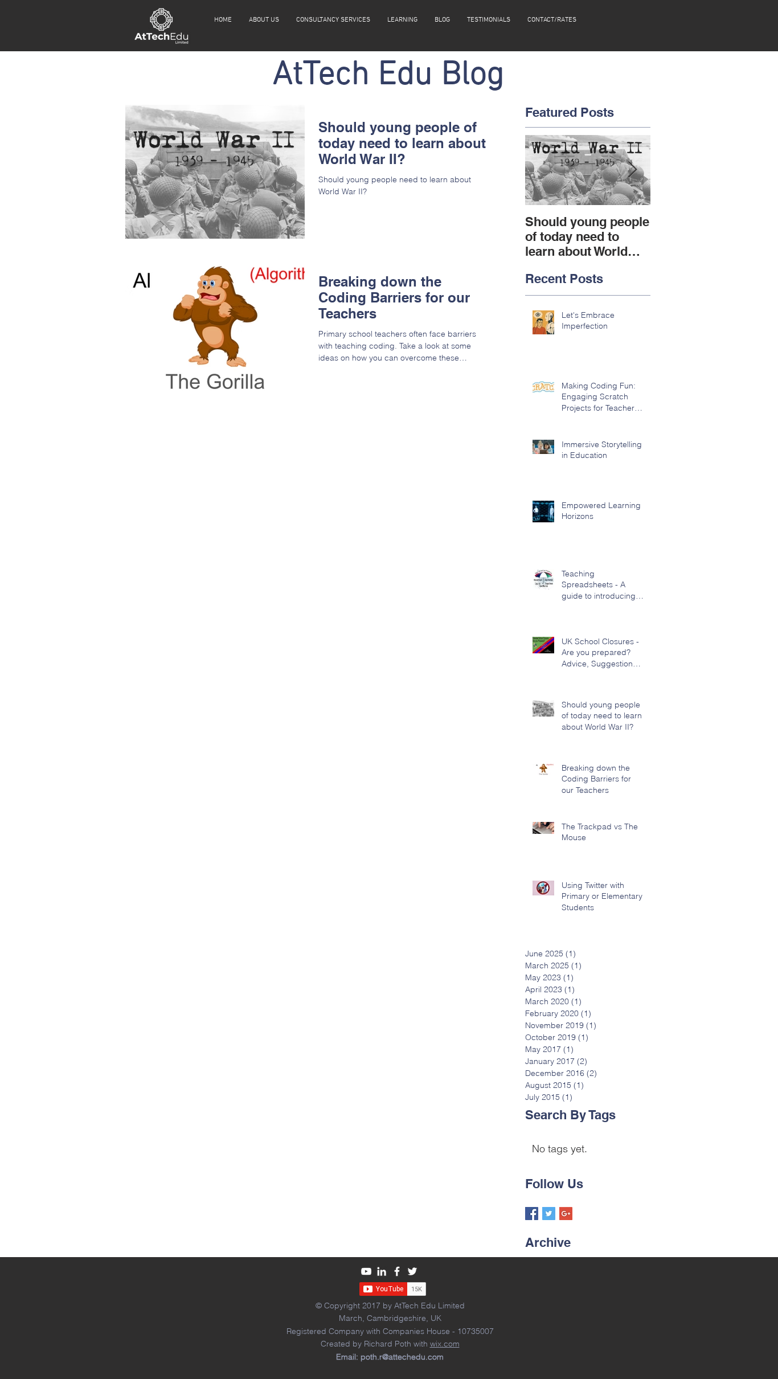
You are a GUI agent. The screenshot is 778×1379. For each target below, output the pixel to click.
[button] (402, 20)
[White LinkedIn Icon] (381, 1271)
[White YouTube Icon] (366, 1271)
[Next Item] (632, 170)
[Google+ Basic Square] (565, 1213)
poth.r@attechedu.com (402, 1357)
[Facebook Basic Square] (531, 1213)
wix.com (445, 1344)
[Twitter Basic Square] (548, 1213)
